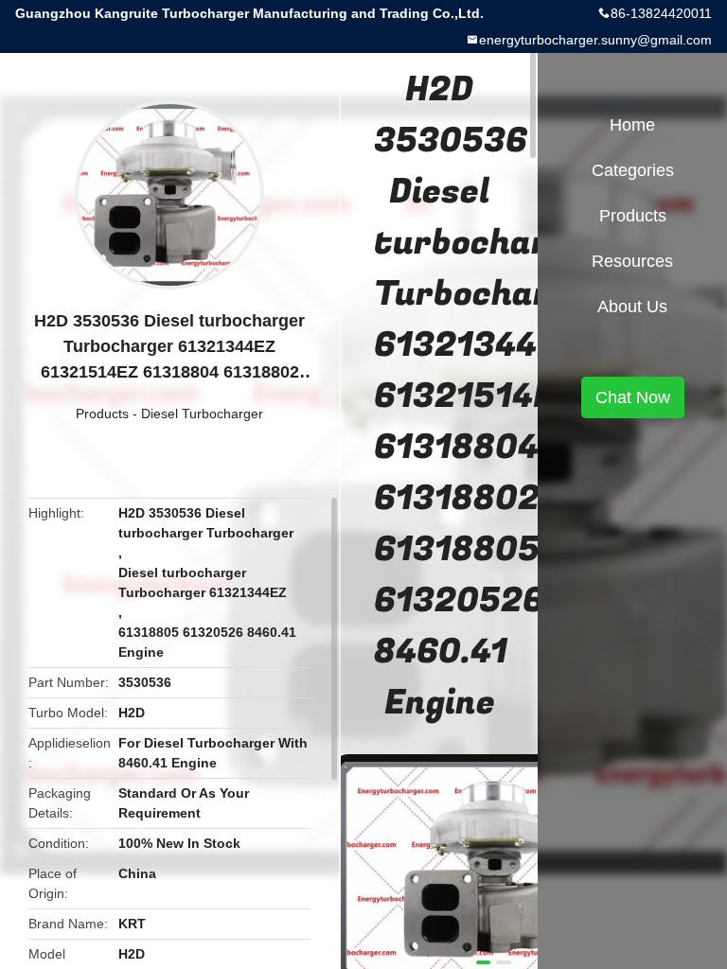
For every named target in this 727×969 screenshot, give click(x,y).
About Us (632, 306)
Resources (632, 261)
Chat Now (632, 397)
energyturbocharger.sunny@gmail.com (595, 39)
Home (632, 124)
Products (102, 413)
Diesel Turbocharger (202, 413)
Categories (633, 170)
